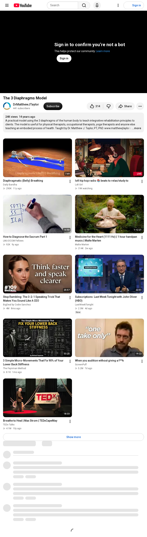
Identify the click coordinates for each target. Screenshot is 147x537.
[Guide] (7, 5)
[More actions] (140, 106)
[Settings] (118, 5)
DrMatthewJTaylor (26, 104)
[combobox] (63, 5)
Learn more (103, 51)
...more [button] (136, 128)
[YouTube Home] (22, 5)
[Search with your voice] (97, 5)
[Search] (84, 5)
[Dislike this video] (108, 106)
